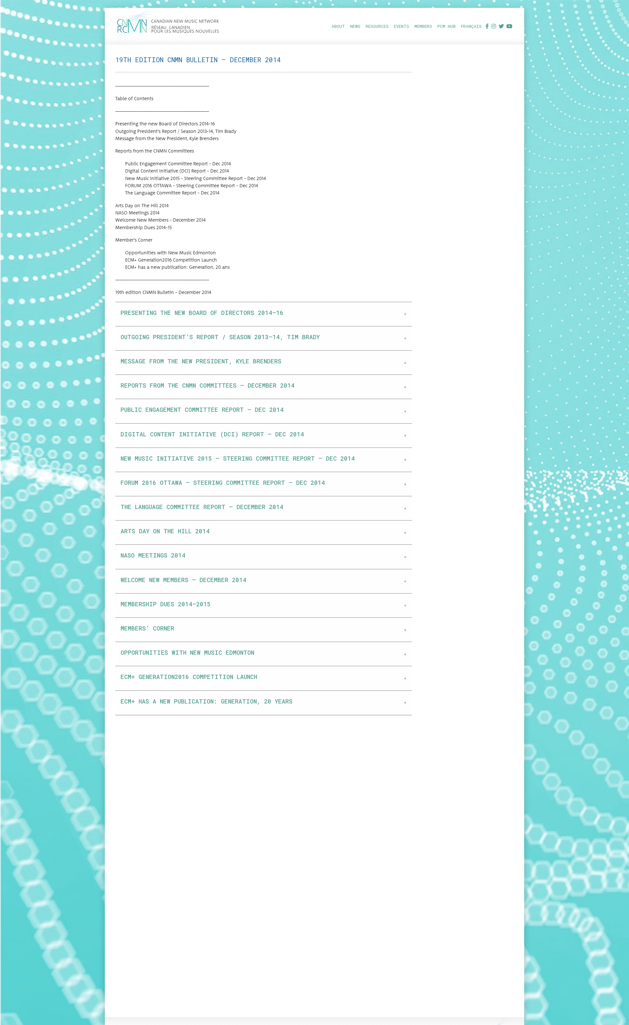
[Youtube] (509, 26)
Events (401, 26)
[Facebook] (487, 26)
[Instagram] (493, 26)
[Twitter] (501, 26)
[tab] (263, 314)
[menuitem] (338, 26)
